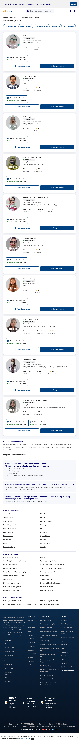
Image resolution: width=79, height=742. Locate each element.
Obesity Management (10, 557)
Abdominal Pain (8, 532)
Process (7, 682)
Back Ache (43, 514)
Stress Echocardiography (11, 568)
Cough (42, 517)
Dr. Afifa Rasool (29, 279)
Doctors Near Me (25, 26)
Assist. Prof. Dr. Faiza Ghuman (35, 198)
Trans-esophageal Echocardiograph (52, 568)
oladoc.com (34, 726)
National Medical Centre (48, 679)
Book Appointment (57, 66)
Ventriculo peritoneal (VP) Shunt (13, 576)
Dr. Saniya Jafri (29, 117)
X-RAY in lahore (66, 624)
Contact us (8, 665)
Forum (63, 648)
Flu (41, 528)
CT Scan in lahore (66, 628)
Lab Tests (64, 663)
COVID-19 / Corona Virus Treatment (15, 561)
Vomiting (43, 525)
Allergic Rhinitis (8, 517)
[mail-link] (49, 729)
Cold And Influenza (9, 528)
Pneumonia (7, 539)
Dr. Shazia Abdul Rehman (33, 157)
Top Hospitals (44, 616)
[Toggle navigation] (74, 11)
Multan (30, 635)
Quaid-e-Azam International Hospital (49, 649)
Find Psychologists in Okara (49, 601)
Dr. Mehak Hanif (29, 360)
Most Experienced (42, 26)
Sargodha (31, 650)
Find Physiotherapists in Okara (50, 604)
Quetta (30, 657)
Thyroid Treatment (46, 579)
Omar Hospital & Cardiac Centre (48, 636)
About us (7, 644)
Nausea (5, 543)
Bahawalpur (32, 654)
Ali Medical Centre (46, 641)
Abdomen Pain (45, 543)
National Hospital (46, 628)
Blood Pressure (8, 536)
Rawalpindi (31, 631)
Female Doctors (10, 26)
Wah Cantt (31, 661)
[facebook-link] (39, 729)
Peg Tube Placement (47, 590)
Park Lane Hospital (46, 675)
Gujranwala (31, 642)
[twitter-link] (36, 729)
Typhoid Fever (45, 536)
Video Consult (23, 66)
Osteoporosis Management (12, 587)
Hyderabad (31, 665)
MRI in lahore (65, 620)
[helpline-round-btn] (70, 11)
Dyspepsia (43, 532)
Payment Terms (7, 660)
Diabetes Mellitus (46, 521)
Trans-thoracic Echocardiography (14, 572)
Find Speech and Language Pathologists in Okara (19, 604)
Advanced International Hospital (48, 655)
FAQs (6, 678)
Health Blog (64, 645)
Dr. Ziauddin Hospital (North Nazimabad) (49, 670)
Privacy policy (9, 648)
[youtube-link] (46, 729)
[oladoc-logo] (8, 11)
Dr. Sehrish (27, 36)
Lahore (30, 624)
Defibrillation (44, 576)
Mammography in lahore (67, 632)
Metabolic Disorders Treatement (51, 583)
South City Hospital (46, 666)
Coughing (43, 539)
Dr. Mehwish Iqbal (30, 319)
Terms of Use (8, 668)
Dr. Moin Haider (29, 76)
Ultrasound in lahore (67, 637)
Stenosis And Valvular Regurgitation (52, 565)
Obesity (43, 547)
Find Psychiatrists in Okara (12, 601)
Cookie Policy (25, 739)
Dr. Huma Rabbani (30, 238)
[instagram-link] (43, 729)
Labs (62, 659)
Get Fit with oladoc (67, 667)
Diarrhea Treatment (46, 587)
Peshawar (31, 639)
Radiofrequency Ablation (48, 561)
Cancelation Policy (8, 673)
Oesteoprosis (7, 521)
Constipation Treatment (11, 590)
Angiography (7, 579)
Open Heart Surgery (10, 565)
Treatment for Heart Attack (49, 572)
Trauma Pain (7, 514)
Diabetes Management (11, 583)
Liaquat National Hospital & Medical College (49, 684)
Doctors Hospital (45, 620)
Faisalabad (31, 646)
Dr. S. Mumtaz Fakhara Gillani (35, 400)
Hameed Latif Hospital (47, 624)
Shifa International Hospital (49, 645)
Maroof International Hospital (47, 661)
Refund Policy (8, 655)
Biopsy (42, 557)
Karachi (30, 620)
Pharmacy (64, 656)
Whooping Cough (9, 547)
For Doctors (65, 652)
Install (73, 4)
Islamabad (31, 628)
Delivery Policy (9, 651)
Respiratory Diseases (10, 525)
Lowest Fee (56, 26)
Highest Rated (69, 26)
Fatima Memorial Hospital (48, 631)
